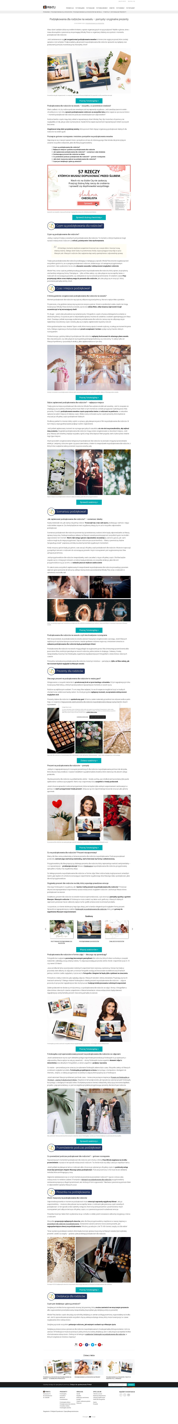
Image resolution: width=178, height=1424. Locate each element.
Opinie (95, 1402)
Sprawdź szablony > (89, 502)
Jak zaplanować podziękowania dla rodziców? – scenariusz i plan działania (79, 152)
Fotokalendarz (102, 8)
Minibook (62, 1397)
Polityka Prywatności (57, 1411)
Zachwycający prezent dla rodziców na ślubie (69, 154)
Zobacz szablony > (89, 760)
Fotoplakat (130, 8)
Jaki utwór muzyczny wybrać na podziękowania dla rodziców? (74, 159)
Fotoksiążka (80, 8)
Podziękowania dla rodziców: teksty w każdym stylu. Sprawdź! (118, 1377)
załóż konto (122, 1)
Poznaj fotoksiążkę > (89, 101)
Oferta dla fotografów (99, 1399)
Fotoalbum (90, 8)
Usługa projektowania (99, 1397)
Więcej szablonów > (89, 949)
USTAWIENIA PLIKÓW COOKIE (82, 716)
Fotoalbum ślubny (64, 1406)
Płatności (78, 1403)
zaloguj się (131, 1)
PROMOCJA (70, 8)
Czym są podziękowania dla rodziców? (66, 147)
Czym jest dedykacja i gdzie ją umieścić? (67, 161)
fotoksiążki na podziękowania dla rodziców (91, 909)
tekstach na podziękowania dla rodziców (96, 1180)
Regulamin (46, 1411)
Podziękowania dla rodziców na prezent (87, 1377)
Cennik (78, 1394)
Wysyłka (78, 1395)
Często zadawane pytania (83, 1401)
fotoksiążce (88, 866)
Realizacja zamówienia (82, 1397)
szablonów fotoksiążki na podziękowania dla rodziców (105, 1334)
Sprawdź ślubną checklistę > (89, 217)
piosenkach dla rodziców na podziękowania (63, 1224)
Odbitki (111, 8)
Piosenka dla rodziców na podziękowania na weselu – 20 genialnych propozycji (57, 1377)
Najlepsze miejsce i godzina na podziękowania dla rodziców (74, 149)
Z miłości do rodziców (116, 941)
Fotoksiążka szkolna (65, 1407)
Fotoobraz (120, 8)
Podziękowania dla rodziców (89, 941)
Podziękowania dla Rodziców (61, 12)
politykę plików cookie (91, 712)
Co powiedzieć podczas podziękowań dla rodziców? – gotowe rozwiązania (79, 157)
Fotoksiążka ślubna (65, 1402)
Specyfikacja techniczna (71, 1411)
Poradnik (46, 12)
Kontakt (78, 1399)
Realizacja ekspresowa (99, 1395)
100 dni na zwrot (97, 1394)
